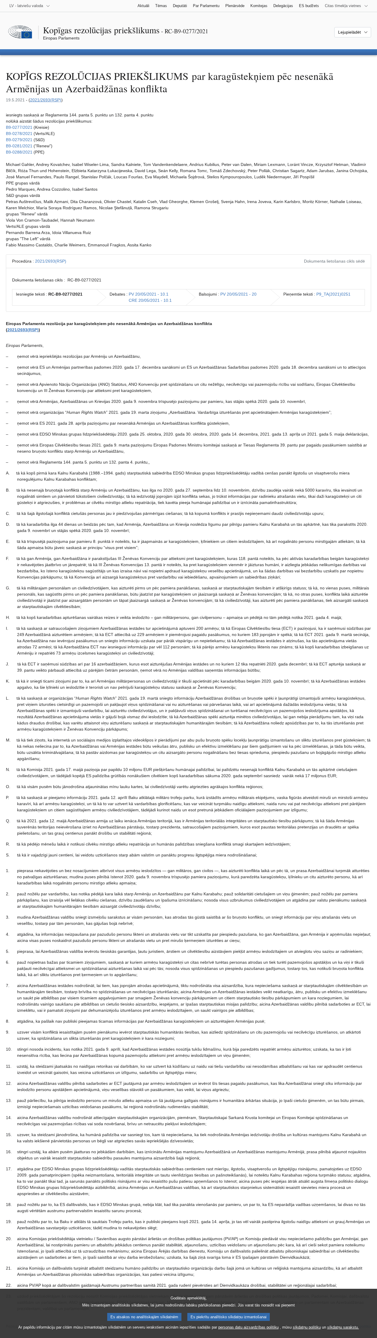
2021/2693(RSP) (45, 100)
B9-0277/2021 (19, 127)
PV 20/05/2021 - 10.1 (148, 294)
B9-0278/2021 (19, 133)
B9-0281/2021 (19, 146)
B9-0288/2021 (19, 152)
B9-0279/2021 (19, 139)
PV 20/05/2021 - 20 (238, 294)
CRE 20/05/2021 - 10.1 (150, 300)
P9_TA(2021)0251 (333, 294)
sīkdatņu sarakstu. (343, 1327)
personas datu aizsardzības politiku (248, 1327)
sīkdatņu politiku (307, 1327)
